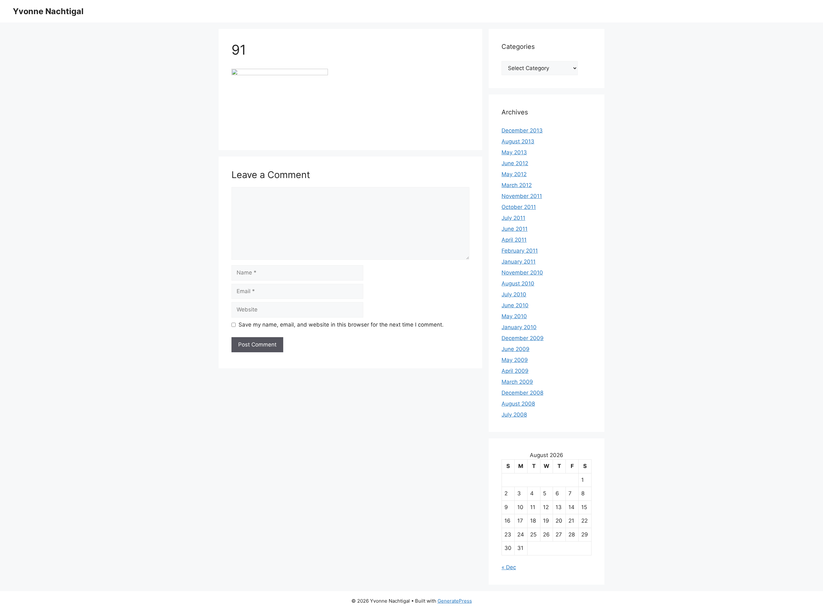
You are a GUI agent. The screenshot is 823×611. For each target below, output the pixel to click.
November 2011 (522, 196)
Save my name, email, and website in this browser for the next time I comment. (341, 324)
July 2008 (514, 414)
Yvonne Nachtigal (48, 11)
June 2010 (515, 305)
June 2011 (515, 229)
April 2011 (514, 240)
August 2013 (518, 141)
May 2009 (515, 360)
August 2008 (518, 403)
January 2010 (519, 327)
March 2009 (517, 382)
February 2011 (520, 250)
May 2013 (514, 152)
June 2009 (515, 349)
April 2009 (515, 371)
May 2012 (514, 174)
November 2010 (522, 272)
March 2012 (517, 185)
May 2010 (514, 316)
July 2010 (514, 294)
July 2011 (513, 218)
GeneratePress (455, 601)
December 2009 (523, 338)
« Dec (509, 567)
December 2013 (522, 130)
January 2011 (519, 261)
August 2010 (518, 283)
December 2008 (522, 393)
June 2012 (515, 163)
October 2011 (519, 207)
